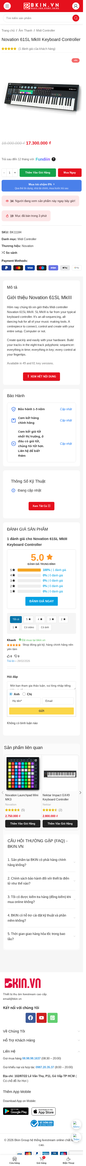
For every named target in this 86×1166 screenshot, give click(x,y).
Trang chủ (8, 30)
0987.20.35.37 (45, 1067)
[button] (22, 824)
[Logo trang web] (42, 5)
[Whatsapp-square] (53, 1018)
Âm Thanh (25, 30)
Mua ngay (70, 172)
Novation (27, 246)
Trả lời (11, 660)
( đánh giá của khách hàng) (36, 48)
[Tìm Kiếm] (75, 18)
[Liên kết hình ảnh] (23, 983)
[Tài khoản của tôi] (76, 6)
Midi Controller (45, 30)
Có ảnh (45, 627)
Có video (29, 627)
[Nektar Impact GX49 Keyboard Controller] (60, 773)
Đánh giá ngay (41, 601)
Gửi (41, 710)
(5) (23, 809)
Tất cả (16, 619)
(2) (60, 809)
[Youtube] (42, 1018)
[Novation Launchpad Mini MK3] (22, 773)
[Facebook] (31, 1018)
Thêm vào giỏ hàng (37, 172)
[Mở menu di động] (7, 6)
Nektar (47, 804)
